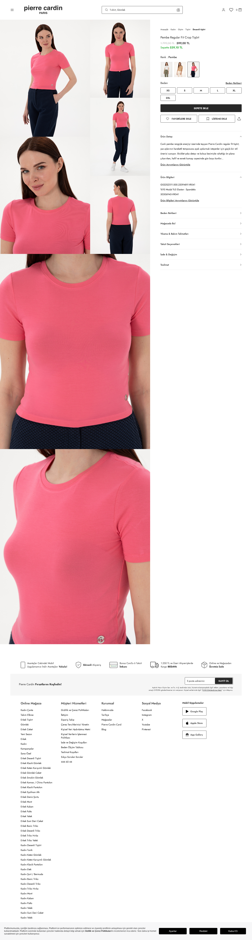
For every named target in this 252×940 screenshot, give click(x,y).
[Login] (223, 9)
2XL (168, 98)
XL (234, 90)
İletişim (64, 715)
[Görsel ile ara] (178, 9)
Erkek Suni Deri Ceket (32, 821)
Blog (104, 729)
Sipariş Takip (67, 719)
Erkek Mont (26, 801)
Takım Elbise (27, 715)
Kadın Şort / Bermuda (32, 874)
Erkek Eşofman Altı (30, 792)
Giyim (180, 29)
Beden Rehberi (234, 83)
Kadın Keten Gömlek (31, 855)
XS (168, 90)
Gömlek (25, 724)
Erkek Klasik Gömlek (31, 763)
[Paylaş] (239, 119)
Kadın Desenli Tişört (31, 845)
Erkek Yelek (26, 816)
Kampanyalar (27, 748)
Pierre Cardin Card (111, 724)
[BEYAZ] (166, 69)
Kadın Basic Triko (29, 879)
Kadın (173, 29)
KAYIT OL (224, 681)
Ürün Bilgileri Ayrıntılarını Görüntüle (179, 200)
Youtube (146, 724)
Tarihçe (105, 715)
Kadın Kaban (27, 898)
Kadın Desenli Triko (31, 884)
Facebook (147, 710)
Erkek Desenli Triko (30, 830)
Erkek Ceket (27, 729)
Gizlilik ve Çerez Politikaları (75, 710)
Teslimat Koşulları (70, 752)
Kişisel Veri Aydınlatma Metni (75, 729)
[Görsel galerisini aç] (45, 78)
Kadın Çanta (27, 710)
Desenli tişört (199, 29)
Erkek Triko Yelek (29, 840)
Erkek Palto (26, 811)
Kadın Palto (26, 903)
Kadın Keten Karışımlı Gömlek (36, 859)
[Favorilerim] (231, 10)
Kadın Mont (26, 893)
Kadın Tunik (26, 850)
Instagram (147, 715)
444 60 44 (66, 761)
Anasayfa (164, 29)
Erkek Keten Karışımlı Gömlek (36, 768)
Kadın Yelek (26, 908)
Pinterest (146, 729)
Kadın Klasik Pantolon (32, 864)
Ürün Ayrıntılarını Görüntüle (175, 164)
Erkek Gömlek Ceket (31, 773)
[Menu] (12, 9)
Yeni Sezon (26, 734)
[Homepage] (43, 10)
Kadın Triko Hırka (29, 888)
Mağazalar (107, 719)
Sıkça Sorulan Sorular (72, 757)
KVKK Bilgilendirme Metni (212, 690)
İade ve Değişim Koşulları (74, 742)
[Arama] (106, 10)
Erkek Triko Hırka (29, 835)
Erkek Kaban (27, 806)
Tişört (187, 29)
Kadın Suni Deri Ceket (32, 912)
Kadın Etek (26, 869)
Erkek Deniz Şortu (30, 797)
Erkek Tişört (27, 719)
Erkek (23, 739)
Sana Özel (26, 753)
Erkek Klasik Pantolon (31, 787)
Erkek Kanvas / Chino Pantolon (36, 782)
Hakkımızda (107, 710)
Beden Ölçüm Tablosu (72, 747)
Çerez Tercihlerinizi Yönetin (75, 724)
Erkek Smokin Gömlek (32, 777)
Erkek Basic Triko (29, 826)
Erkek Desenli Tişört (31, 758)
